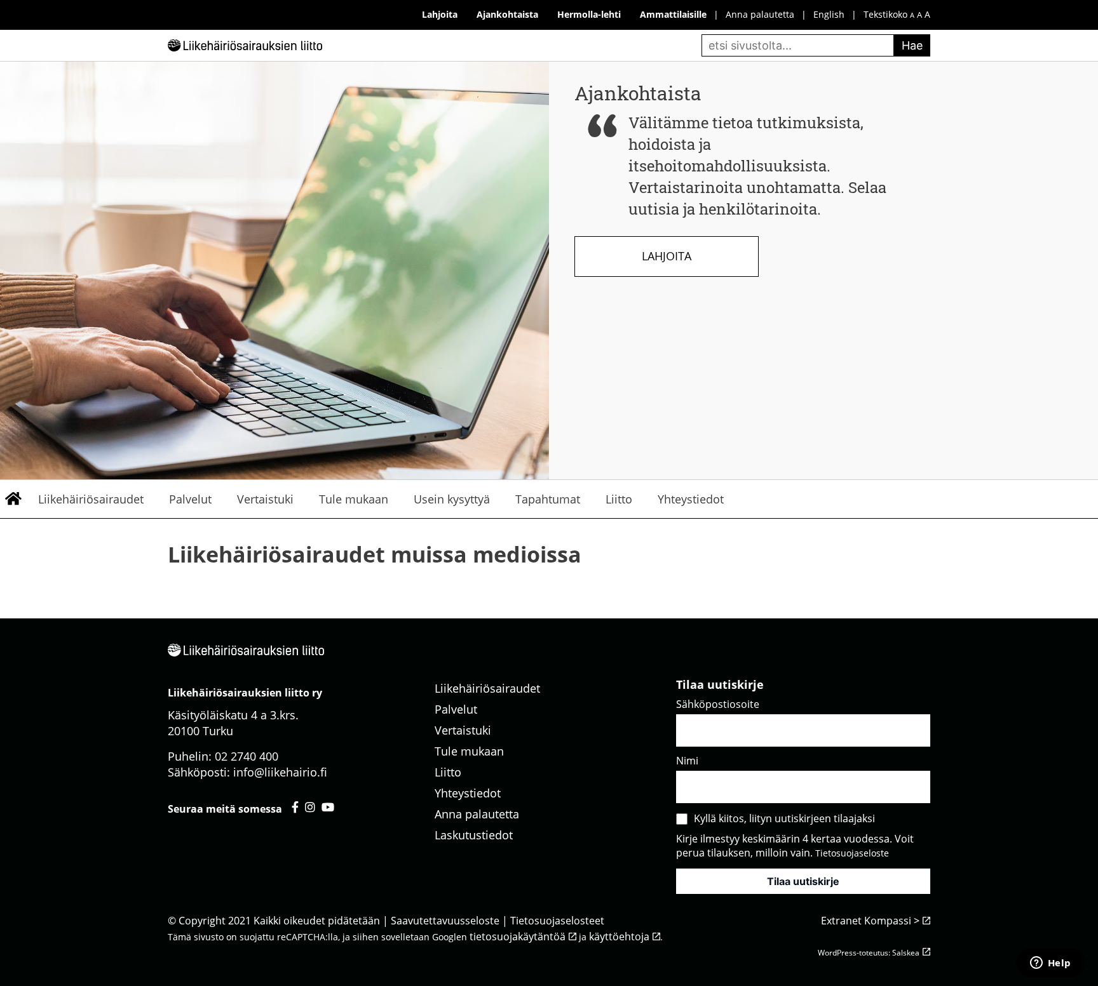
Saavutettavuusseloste (445, 921)
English (828, 14)
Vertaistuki (265, 499)
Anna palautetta (760, 14)
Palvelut (190, 499)
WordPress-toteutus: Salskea (868, 952)
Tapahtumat (547, 499)
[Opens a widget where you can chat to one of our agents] (1050, 964)
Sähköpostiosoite (717, 704)
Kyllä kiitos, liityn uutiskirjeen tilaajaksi (784, 818)
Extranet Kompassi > (870, 921)
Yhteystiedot (691, 499)
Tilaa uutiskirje (803, 881)
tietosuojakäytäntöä (518, 936)
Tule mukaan (353, 499)
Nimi (687, 760)
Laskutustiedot (474, 835)
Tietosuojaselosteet (557, 921)
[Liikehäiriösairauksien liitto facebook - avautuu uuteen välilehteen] (295, 807)
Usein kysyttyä (452, 499)
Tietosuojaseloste (852, 853)
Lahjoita (666, 255)
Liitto (619, 499)
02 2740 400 (246, 756)
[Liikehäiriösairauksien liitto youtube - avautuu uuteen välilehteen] (328, 807)
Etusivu (12, 499)
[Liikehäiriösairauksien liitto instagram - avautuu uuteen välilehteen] (310, 807)
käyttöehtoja (619, 936)
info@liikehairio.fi (280, 772)
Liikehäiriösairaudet (91, 499)
